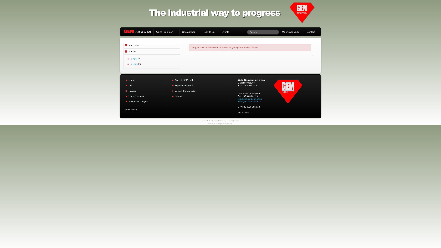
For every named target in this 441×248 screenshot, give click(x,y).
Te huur (133, 59)
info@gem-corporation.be (250, 99)
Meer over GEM (290, 31)
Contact (311, 31)
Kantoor (132, 51)
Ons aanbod (189, 31)
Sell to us (209, 31)
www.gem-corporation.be (249, 101)
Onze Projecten (164, 31)
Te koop (134, 64)
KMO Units (134, 45)
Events (225, 31)
